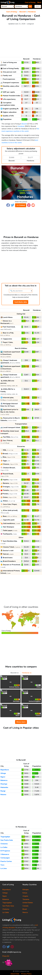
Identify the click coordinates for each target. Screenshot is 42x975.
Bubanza (4, 780)
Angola (25, 896)
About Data (14, 974)
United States (28, 903)
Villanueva (5, 854)
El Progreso (5, 851)
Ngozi (3, 777)
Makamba (4, 787)
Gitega (3, 773)
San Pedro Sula (7, 840)
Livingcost (30, 24)
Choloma (4, 844)
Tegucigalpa (5, 837)
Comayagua (5, 858)
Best (39, 2)
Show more (21, 722)
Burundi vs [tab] (15, 673)
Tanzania (26, 899)
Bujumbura (5, 770)
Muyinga (4, 784)
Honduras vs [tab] (26, 673)
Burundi (22, 12)
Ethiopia (26, 889)
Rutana (3, 794)
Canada (25, 906)
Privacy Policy (26, 974)
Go (30, 6)
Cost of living (30, 2)
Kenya (25, 893)
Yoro (2, 865)
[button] (8, 205)
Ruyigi (3, 791)
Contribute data (20, 302)
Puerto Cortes (6, 861)
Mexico (25, 912)
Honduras (32, 12)
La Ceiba (4, 847)
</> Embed (20, 205)
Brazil (25, 909)
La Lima (4, 868)
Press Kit (5, 956)
